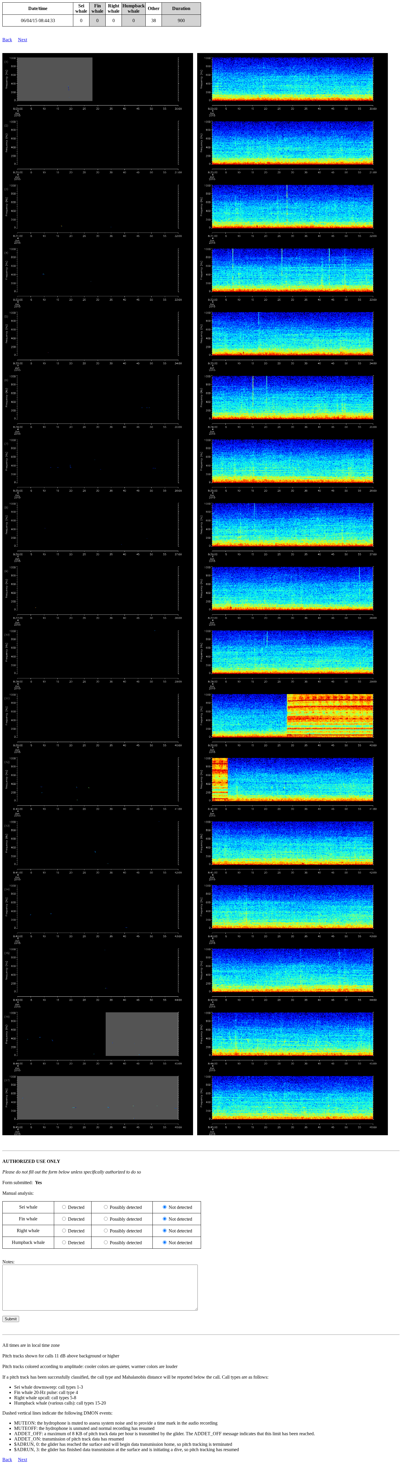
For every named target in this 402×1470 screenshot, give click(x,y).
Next (22, 39)
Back (7, 39)
